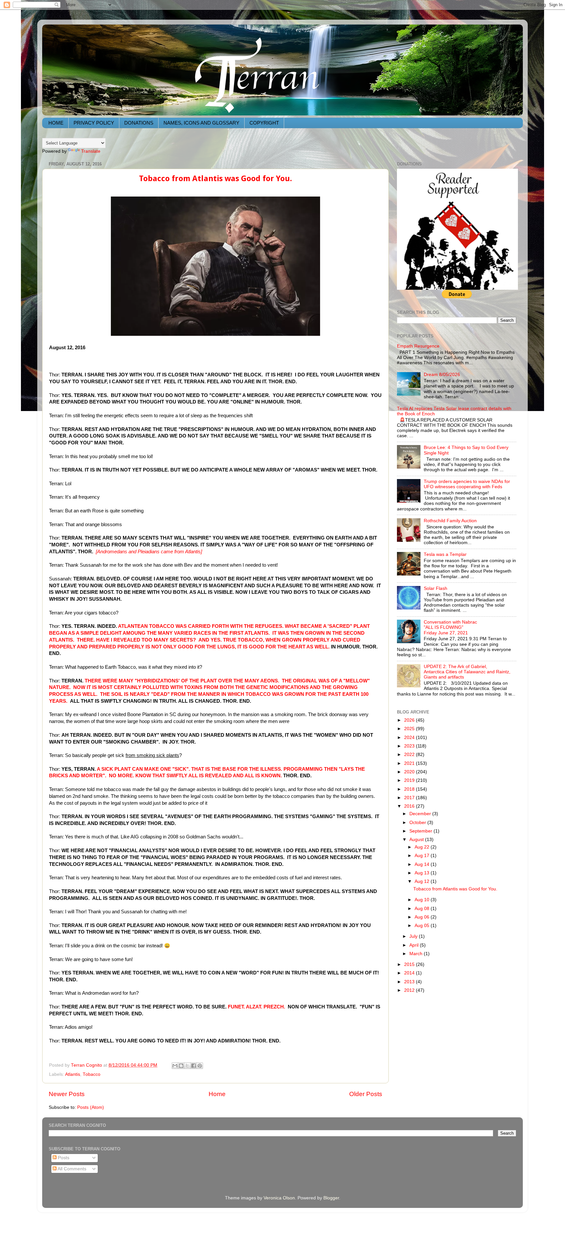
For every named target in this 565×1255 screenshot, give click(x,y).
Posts (63, 1157)
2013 (410, 981)
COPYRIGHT (264, 123)
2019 (410, 780)
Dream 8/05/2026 (442, 374)
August (417, 839)
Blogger (331, 1197)
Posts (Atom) (90, 1107)
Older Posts (365, 1094)
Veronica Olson (279, 1197)
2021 (410, 763)
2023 (410, 746)
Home (217, 1094)
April (414, 945)
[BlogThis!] (181, 1065)
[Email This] (175, 1065)
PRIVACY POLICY (94, 123)
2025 (410, 728)
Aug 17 (423, 855)
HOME (55, 123)
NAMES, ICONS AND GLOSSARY (201, 123)
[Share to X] (187, 1065)
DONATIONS (138, 123)
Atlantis (72, 1074)
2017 (410, 797)
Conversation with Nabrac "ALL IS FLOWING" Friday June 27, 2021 (450, 627)
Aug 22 (423, 847)
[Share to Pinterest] (200, 1065)
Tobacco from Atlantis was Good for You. (215, 178)
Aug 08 (423, 908)
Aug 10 (423, 899)
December (420, 813)
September (421, 831)
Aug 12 (423, 881)
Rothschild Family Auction (450, 520)
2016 (410, 806)
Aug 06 (423, 917)
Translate (90, 151)
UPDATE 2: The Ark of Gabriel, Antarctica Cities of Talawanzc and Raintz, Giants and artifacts (467, 671)
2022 (410, 754)
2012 (410, 990)
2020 (410, 771)
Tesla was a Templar (445, 554)
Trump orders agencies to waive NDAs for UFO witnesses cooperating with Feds (467, 484)
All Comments (71, 1168)
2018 (410, 789)
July (414, 936)
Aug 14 (423, 864)
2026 (410, 720)
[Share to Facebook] (193, 1065)
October (418, 822)
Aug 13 (423, 872)
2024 (410, 737)
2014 (410, 973)
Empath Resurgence (418, 346)
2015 (410, 964)
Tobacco (91, 1074)
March (416, 953)
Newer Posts (67, 1094)
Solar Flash (435, 588)
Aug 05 (423, 925)
